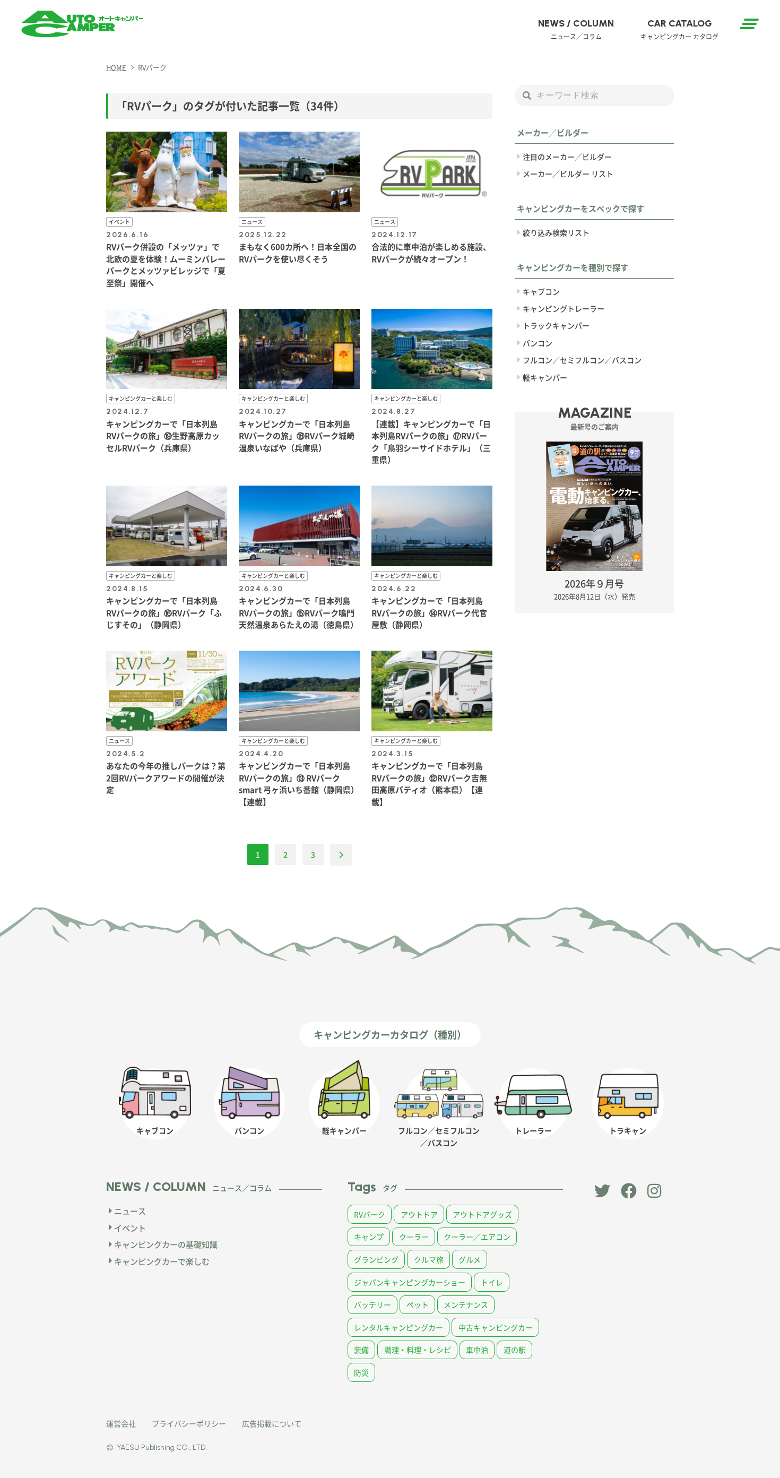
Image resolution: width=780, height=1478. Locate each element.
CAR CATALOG (679, 29)
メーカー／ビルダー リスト (568, 173)
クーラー (414, 1236)
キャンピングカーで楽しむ (162, 1261)
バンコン (537, 343)
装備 (361, 1349)
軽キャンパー (545, 377)
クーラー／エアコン (477, 1236)
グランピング (376, 1259)
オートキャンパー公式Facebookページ (629, 1191)
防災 (361, 1372)
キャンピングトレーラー (563, 308)
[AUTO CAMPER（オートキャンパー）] (82, 24)
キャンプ (369, 1236)
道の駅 (515, 1349)
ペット (417, 1304)
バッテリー (372, 1304)
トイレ (492, 1282)
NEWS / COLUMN (576, 29)
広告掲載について (271, 1423)
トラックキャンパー (556, 325)
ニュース (130, 1210)
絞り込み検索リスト (556, 232)
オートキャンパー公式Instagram (655, 1191)
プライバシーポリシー (189, 1423)
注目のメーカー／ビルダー (567, 156)
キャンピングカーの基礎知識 (166, 1244)
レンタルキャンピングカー (398, 1327)
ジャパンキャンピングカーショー (409, 1282)
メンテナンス (466, 1304)
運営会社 (121, 1423)
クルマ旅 (429, 1259)
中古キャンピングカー (495, 1327)
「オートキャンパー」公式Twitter (602, 1191)
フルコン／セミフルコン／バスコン (582, 360)
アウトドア (419, 1214)
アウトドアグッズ (482, 1214)
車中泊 (477, 1349)
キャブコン (541, 291)
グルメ (469, 1259)
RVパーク (369, 1214)
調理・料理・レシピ (417, 1349)
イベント (130, 1227)
